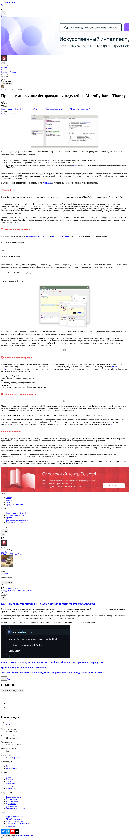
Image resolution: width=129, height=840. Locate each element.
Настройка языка (8, 835)
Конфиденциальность (15, 808)
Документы (11, 804)
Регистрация (11, 768)
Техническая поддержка (26, 835)
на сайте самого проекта (36, 236)
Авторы (9, 786)
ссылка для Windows (60, 236)
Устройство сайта (13, 797)
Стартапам (10, 826)
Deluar (3, 89)
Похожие (20, 690)
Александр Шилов (14, 757)
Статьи (9, 777)
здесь (113, 424)
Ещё (9, 679)
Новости (9, 779)
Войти (9, 766)
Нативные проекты (14, 821)
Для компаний (12, 801)
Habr (15, 838)
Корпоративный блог (15, 817)
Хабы (8, 781)
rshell (75, 165)
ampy (50, 160)
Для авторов (11, 799)
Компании (10, 784)
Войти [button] (4, 16)
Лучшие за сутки (8, 690)
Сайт (20, 554)
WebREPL (47, 183)
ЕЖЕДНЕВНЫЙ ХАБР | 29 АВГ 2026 (17, 591)
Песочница (11, 788)
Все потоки (10, 2)
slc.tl (8, 725)
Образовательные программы (18, 823)
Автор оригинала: (13, 113)
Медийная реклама (14, 819)
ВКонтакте (5, 554)
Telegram (14, 554)
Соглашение (11, 806)
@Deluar (4, 573)
